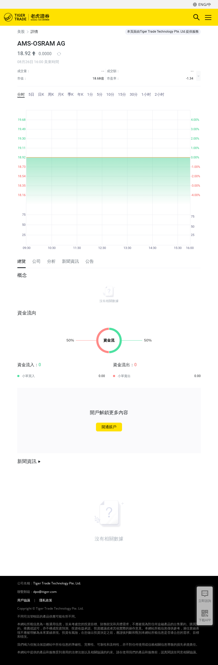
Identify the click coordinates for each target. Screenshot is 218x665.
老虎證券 (34, 17)
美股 (21, 31)
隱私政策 (45, 600)
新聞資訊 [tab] (70, 261)
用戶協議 (23, 600)
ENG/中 (204, 4)
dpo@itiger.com (45, 592)
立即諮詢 (204, 600)
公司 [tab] (36, 261)
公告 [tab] (89, 261)
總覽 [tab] (21, 261)
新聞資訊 (26, 461)
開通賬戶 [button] (109, 427)
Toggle (208, 17)
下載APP (205, 620)
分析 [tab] (51, 261)
